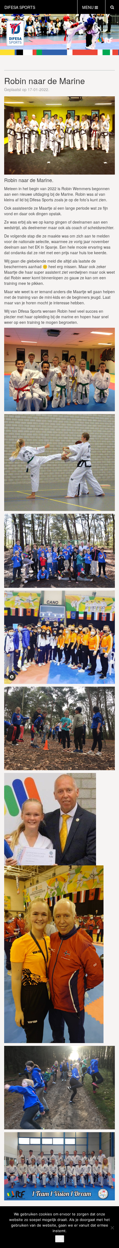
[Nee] (112, 1227)
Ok (59, 1239)
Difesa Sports (19, 7)
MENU (88, 7)
